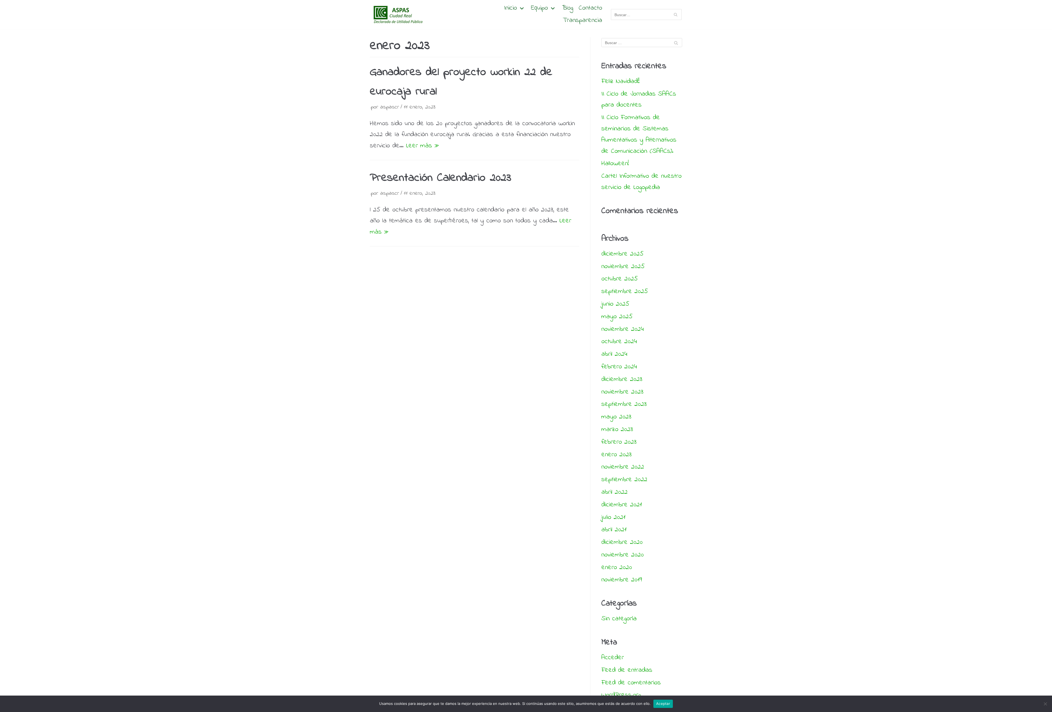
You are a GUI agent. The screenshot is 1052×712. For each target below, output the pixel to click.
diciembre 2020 (622, 542)
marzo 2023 (617, 429)
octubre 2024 (619, 341)
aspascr (389, 107)
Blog (567, 8)
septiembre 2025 (624, 291)
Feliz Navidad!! (620, 81)
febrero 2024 (619, 367)
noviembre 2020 (622, 555)
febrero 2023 (619, 442)
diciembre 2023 (621, 379)
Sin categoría (619, 619)
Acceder (612, 657)
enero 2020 (616, 567)
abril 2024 (614, 354)
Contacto (590, 8)
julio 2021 (613, 517)
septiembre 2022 (624, 479)
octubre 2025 (619, 279)
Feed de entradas (626, 670)
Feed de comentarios (631, 683)
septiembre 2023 (624, 404)
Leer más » (422, 146)
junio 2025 (615, 304)
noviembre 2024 (622, 329)
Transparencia (582, 20)
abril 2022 (614, 492)
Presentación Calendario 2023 (440, 178)
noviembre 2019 (621, 580)
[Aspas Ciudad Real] (397, 14)
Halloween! (615, 163)
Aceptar (663, 703)
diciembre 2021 (621, 505)
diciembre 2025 (622, 254)
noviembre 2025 (623, 266)
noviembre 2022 (622, 467)
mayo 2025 (617, 316)
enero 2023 (616, 455)
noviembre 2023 (622, 392)
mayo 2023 (616, 417)
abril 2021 (614, 530)
